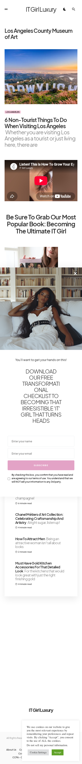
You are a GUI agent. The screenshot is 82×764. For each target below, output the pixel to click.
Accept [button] (57, 752)
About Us (11, 750)
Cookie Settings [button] (38, 752)
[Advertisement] (41, 647)
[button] (6, 9)
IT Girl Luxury (41, 9)
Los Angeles (13, 112)
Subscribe (41, 465)
